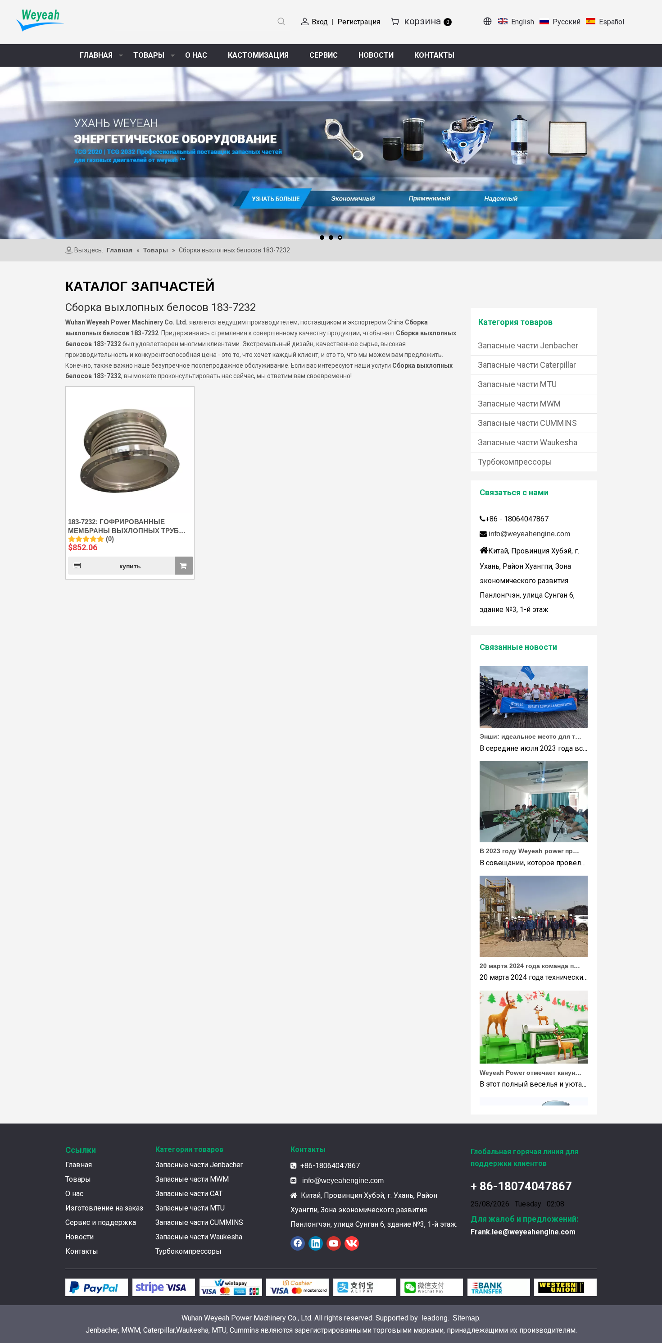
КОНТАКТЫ (434, 55)
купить (130, 566)
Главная (78, 1164)
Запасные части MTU (517, 384)
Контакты (81, 1251)
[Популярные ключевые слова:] (281, 22)
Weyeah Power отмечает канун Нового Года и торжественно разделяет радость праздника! (530, 1058)
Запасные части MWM (519, 403)
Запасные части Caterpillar (527, 365)
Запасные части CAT (188, 1193)
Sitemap (466, 1318)
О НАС (196, 55)
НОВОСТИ (376, 55)
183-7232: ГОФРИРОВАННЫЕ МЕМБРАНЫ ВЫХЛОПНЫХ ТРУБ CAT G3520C (123, 526)
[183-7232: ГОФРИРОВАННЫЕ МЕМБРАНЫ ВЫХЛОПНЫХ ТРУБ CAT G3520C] (130, 450)
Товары (78, 1179)
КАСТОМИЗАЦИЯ (258, 55)
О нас (74, 1193)
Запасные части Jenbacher (528, 345)
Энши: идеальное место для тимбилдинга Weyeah (530, 722)
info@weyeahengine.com (529, 534)
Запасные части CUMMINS (527, 423)
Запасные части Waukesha (527, 442)
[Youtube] (333, 1243)
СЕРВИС (323, 55)
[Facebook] (297, 1243)
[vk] (352, 1243)
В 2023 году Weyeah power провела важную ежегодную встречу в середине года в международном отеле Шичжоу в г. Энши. (530, 837)
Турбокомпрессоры (515, 461)
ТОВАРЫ (148, 55)
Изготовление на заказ (104, 1208)
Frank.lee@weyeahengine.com (523, 1232)
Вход (320, 22)
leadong (435, 1318)
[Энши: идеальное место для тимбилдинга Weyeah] (534, 711)
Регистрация (358, 22)
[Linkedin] (315, 1243)
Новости (79, 1237)
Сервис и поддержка (100, 1222)
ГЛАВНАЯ (96, 55)
